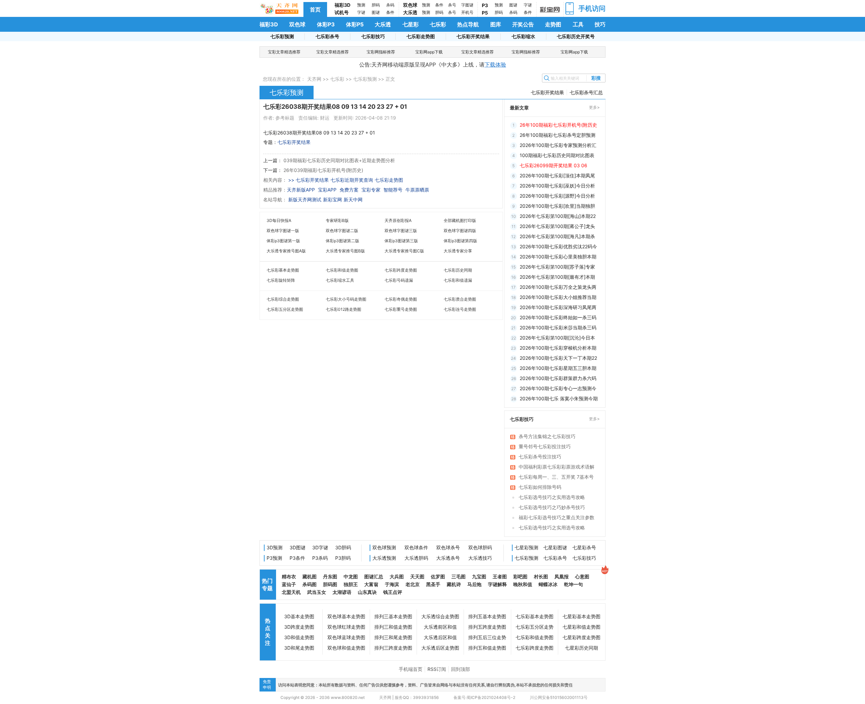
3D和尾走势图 (299, 648)
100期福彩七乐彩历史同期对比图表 (557, 155)
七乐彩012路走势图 (343, 309)
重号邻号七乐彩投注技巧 (545, 446)
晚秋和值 (522, 584)
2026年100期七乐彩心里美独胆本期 (558, 256)
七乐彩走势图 (420, 36)
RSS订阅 (436, 669)
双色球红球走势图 (346, 627)
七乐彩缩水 (523, 36)
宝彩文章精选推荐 (284, 51)
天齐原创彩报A (398, 220)
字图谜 (467, 4)
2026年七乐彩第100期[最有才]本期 (557, 277)
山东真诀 (367, 592)
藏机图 (309, 576)
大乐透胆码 (416, 558)
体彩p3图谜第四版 (460, 240)
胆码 (376, 4)
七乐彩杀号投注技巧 (540, 456)
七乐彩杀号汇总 (586, 92)
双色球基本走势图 (346, 616)
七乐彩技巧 (373, 36)
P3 (485, 5)
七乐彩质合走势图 (460, 299)
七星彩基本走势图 (581, 616)
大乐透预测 (384, 558)
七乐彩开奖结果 (473, 36)
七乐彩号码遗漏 (399, 280)
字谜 (361, 12)
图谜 (376, 12)
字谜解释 (497, 584)
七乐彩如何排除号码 (540, 487)
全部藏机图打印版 (460, 220)
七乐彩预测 (282, 36)
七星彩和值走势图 (581, 627)
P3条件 (297, 558)
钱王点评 (392, 592)
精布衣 (289, 576)
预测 (361, 4)
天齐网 (314, 79)
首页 (315, 9)
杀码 (390, 4)
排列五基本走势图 (487, 616)
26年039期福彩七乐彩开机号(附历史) (323, 170)
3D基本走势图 (299, 616)
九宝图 (479, 576)
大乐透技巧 (480, 558)
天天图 (417, 576)
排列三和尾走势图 (393, 637)
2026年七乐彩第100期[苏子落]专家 (557, 267)
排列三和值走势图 (393, 627)
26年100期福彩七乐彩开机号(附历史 (558, 125)
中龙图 (351, 576)
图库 (495, 24)
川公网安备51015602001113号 (558, 697)
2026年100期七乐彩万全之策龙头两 (558, 287)
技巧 (600, 24)
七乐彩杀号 (327, 36)
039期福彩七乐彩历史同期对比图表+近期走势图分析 (339, 160)
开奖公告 (523, 24)
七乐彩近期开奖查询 (351, 180)
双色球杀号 (448, 547)
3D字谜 (320, 547)
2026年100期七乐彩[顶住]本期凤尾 (557, 175)
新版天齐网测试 (304, 199)
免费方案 (349, 190)
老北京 (412, 584)
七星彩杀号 (584, 547)
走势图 (553, 24)
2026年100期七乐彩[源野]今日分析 (557, 196)
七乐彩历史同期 (458, 270)
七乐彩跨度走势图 (401, 270)
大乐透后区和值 (440, 637)
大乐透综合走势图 (440, 616)
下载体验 (495, 64)
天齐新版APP (301, 190)
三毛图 (458, 576)
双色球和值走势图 (346, 648)
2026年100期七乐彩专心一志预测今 (558, 388)
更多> (594, 107)
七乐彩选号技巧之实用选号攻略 (552, 497)
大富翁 (371, 584)
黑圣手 (433, 584)
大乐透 (410, 12)
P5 (485, 13)
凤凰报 (561, 576)
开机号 (467, 12)
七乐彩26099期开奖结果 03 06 (553, 165)
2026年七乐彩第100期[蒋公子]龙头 (557, 226)
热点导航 (468, 24)
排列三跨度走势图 (393, 648)
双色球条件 (416, 547)
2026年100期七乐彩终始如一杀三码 (558, 317)
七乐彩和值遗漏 (458, 280)
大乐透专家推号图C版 (404, 250)
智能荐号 (393, 190)
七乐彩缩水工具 (340, 280)
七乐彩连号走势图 (460, 309)
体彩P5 (355, 24)
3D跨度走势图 (299, 627)
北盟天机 (291, 592)
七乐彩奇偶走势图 (401, 299)
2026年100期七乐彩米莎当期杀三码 (558, 327)
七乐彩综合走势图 (283, 299)
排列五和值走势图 (487, 648)
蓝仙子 (289, 584)
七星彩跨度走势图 (581, 637)
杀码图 (309, 584)
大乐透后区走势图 (440, 648)
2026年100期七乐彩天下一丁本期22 (558, 358)
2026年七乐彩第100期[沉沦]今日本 (557, 338)
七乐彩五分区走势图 (285, 309)
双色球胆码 (480, 547)
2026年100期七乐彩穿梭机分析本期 (558, 348)
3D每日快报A (279, 220)
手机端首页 (410, 669)
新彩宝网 (332, 199)
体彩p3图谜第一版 (283, 240)
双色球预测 (384, 547)
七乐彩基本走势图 (283, 270)
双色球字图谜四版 (460, 230)
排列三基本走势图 (393, 616)
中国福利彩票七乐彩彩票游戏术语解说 (556, 467)
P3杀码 (320, 558)
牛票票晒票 (417, 190)
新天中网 (353, 199)
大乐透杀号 (448, 558)
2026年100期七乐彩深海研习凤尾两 (558, 307)
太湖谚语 (341, 592)
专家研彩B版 (337, 220)
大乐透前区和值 (440, 627)
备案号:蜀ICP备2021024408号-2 (484, 697)
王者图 (500, 576)
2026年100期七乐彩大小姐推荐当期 (558, 297)
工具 (578, 24)
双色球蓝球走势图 (346, 637)
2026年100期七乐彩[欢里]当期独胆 (557, 206)
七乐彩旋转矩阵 (281, 280)
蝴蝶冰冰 (548, 584)
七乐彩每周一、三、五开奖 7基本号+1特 (556, 477)
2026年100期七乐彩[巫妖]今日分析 (557, 185)
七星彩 (410, 24)
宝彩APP (327, 190)
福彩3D (342, 5)
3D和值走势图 (299, 637)
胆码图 (330, 584)
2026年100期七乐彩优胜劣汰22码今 (558, 246)
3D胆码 (343, 547)
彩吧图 (520, 576)
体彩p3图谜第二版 (342, 240)
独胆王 (351, 584)
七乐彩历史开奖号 (576, 36)
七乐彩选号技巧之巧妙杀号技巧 (552, 507)
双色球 (410, 5)
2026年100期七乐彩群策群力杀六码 (558, 378)
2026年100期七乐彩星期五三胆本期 (558, 368)
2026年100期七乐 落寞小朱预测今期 (559, 398)
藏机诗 (454, 584)
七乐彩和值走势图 (342, 270)
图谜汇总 (373, 576)
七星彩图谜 (555, 547)
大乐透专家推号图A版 (286, 250)
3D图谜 (297, 547)
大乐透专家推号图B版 (345, 250)
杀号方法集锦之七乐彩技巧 (547, 436)
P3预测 (274, 558)
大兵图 (397, 576)
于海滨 (392, 584)
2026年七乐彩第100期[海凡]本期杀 (557, 236)
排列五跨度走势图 (487, 627)
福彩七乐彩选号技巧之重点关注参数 (556, 517)
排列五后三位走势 (487, 637)
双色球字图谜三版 (401, 230)
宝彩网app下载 (429, 51)
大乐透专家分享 (458, 250)
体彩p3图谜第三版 (401, 240)
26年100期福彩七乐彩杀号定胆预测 (557, 135)
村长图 (541, 576)
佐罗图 (438, 576)
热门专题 (267, 584)
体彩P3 (326, 24)
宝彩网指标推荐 (381, 51)
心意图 (582, 576)
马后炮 (474, 584)
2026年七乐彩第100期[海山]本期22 (558, 216)
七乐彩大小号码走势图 (346, 299)
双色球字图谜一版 (283, 230)
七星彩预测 (526, 547)
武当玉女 (316, 592)
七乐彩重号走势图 (401, 309)
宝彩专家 (371, 190)
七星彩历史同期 (581, 648)
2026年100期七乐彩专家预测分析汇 (558, 145)
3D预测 (274, 547)
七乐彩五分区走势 (534, 627)
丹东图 (330, 576)
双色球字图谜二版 (342, 230)
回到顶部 (460, 669)
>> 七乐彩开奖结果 (308, 180)
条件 (390, 12)
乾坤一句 (573, 584)
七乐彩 (438, 24)
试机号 (342, 12)
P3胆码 (343, 558)
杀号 (452, 4)
